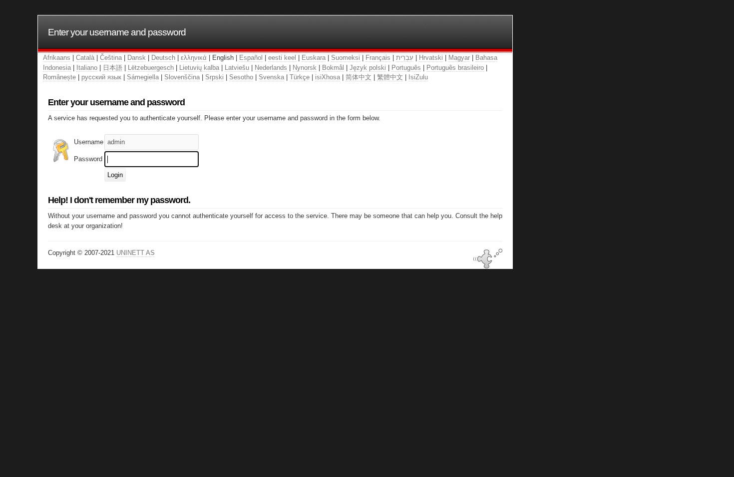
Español (251, 57)
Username (88, 142)
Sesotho (241, 77)
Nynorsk (305, 67)
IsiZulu (418, 77)
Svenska (271, 77)
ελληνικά (194, 57)
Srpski (214, 77)
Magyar (459, 57)
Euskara (314, 57)
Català (85, 57)
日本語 (112, 67)
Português (406, 67)
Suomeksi (345, 57)
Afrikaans (56, 57)
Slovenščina (182, 77)
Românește (59, 77)
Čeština (111, 57)
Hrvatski (431, 57)
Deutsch (163, 57)
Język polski (368, 67)
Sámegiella (143, 77)
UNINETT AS (135, 252)
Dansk (136, 57)
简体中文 (358, 77)
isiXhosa (327, 77)
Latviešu (237, 67)
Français (378, 57)
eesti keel (282, 57)
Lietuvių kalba (199, 67)
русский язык (101, 77)
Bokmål (333, 67)
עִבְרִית (404, 57)
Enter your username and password (117, 32)
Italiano (86, 67)
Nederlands (271, 67)
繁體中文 (390, 77)
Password (88, 159)
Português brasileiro (455, 67)
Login (115, 175)
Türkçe (300, 77)
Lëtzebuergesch (151, 67)
